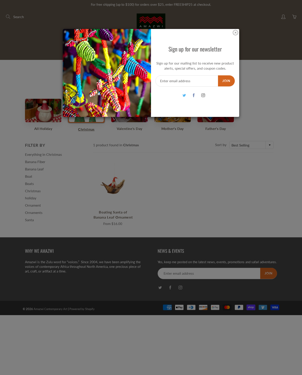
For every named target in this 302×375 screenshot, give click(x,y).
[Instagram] (203, 95)
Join (226, 81)
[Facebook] (193, 95)
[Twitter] (184, 95)
